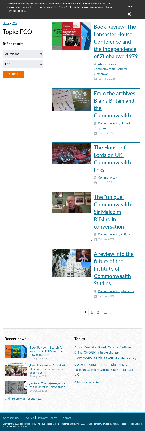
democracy (129, 358)
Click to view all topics (89, 382)
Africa (102, 64)
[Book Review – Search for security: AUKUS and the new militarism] (17, 347)
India (113, 364)
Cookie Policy (58, 7)
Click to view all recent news (24, 398)
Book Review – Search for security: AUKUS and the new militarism (47, 351)
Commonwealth (104, 69)
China (78, 352)
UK (76, 374)
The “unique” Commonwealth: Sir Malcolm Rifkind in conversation (113, 212)
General (121, 69)
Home (6, 23)
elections (80, 364)
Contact (66, 417)
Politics (125, 234)
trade (130, 370)
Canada (113, 347)
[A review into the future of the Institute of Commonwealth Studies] (72, 296)
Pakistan (80, 369)
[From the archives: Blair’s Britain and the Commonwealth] (72, 133)
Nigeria (123, 364)
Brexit (102, 347)
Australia (90, 347)
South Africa (118, 370)
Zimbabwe (101, 73)
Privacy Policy (47, 417)
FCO (14, 23)
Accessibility (11, 417)
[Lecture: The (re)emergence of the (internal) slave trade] (17, 383)
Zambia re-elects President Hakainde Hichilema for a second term (47, 369)
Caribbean (126, 347)
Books (112, 64)
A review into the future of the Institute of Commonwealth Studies (114, 269)
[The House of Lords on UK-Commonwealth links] (72, 182)
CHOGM (90, 352)
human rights (97, 364)
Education (127, 291)
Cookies (28, 417)
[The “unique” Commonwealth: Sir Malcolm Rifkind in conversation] (72, 239)
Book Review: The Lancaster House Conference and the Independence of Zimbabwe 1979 (116, 41)
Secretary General (98, 370)
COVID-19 (111, 358)
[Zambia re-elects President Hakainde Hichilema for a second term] (17, 365)
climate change (108, 352)
